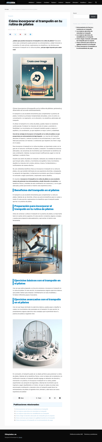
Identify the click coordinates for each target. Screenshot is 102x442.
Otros (89, 2)
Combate (46, 2)
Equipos (53, 2)
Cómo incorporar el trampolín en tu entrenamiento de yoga (34, 420)
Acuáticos (83, 2)
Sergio (20, 437)
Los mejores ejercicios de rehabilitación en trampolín (32, 413)
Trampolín (10, 16)
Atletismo (31, 2)
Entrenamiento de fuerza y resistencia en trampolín (32, 409)
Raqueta (68, 2)
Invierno (60, 2)
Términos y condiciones (90, 434)
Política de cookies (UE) (76, 434)
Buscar (75, 13)
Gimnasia (75, 2)
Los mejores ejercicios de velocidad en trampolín (31, 411)
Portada (7, 9)
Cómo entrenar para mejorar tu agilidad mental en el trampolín (35, 418)
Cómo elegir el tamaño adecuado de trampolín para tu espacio (35, 415)
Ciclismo (38, 2)
